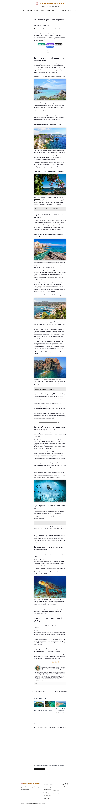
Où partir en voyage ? (47, 789)
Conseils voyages (45, 10)
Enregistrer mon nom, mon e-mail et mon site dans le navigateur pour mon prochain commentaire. (50, 765)
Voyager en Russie (46, 798)
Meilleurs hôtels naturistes (48, 784)
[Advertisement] (50, 738)
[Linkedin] (36, 683)
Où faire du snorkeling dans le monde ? (50, 787)
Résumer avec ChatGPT (41, 44)
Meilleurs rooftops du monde (48, 786)
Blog (53, 10)
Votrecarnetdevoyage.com (32, 803)
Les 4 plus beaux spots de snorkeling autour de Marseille (39, 710)
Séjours (29, 10)
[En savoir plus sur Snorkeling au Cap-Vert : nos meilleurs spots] (61, 703)
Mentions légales (66, 784)
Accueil (23, 10)
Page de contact (66, 786)
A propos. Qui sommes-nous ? (68, 783)
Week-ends (36, 10)
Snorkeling (40, 28)
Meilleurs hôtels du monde (48, 783)
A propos (70, 10)
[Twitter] (35, 683)
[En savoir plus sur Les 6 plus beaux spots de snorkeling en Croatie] (50, 703)
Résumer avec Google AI (50, 46)
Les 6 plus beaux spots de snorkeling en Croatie (49, 710)
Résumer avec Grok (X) (58, 44)
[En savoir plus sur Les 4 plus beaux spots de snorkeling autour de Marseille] (39, 703)
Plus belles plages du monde (48, 797)
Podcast (64, 10)
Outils (57, 10)
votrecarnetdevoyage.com (39, 680)
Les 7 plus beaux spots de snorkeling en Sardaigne (49, 422)
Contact (76, 10)
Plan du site (65, 787)
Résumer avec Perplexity (50, 44)
